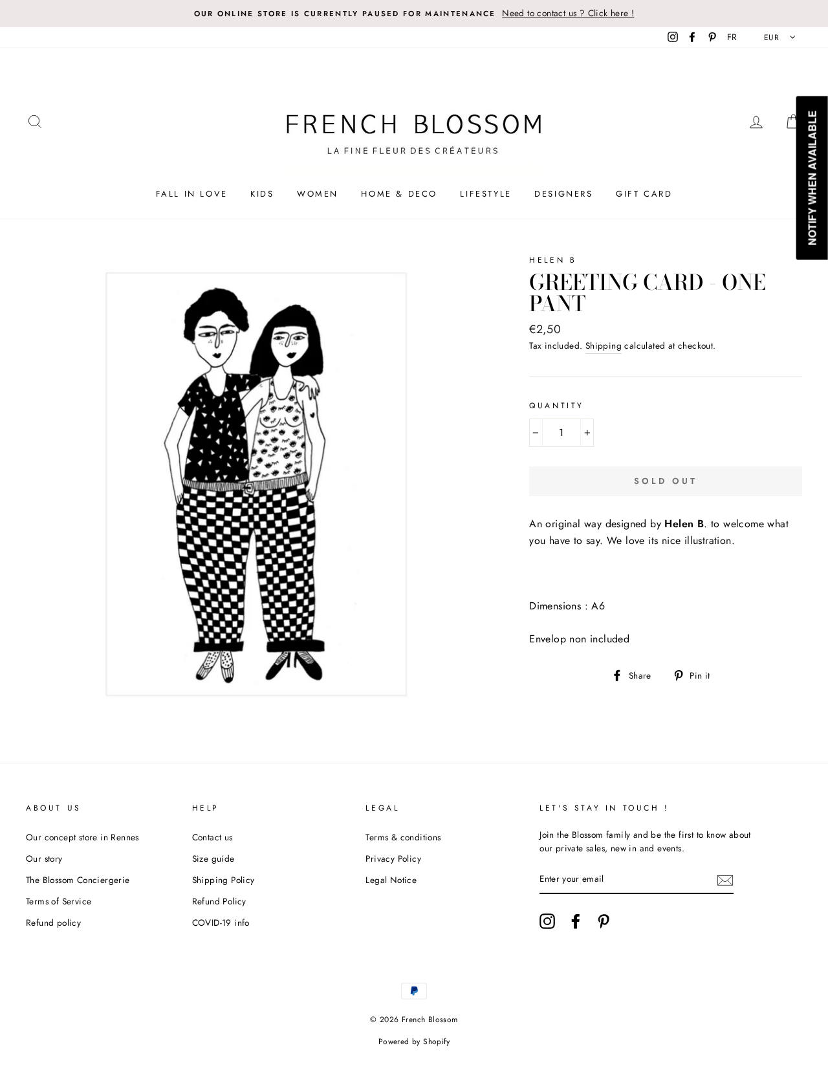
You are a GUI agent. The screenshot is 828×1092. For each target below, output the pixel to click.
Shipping (603, 345)
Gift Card (644, 194)
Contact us (212, 837)
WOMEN (317, 194)
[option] (414, 13)
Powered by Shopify (414, 1041)
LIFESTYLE (485, 194)
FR (732, 36)
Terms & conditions (403, 837)
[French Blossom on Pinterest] (603, 921)
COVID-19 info (221, 922)
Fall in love (192, 194)
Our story (44, 858)
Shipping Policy (223, 879)
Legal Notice (391, 879)
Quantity (556, 405)
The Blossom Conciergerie (78, 879)
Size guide (213, 858)
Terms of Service (58, 901)
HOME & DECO (399, 194)
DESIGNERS (563, 194)
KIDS (262, 194)
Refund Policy (219, 901)
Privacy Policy (393, 858)
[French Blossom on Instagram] (547, 921)
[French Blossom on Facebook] (575, 921)
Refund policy (53, 922)
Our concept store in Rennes (82, 837)
